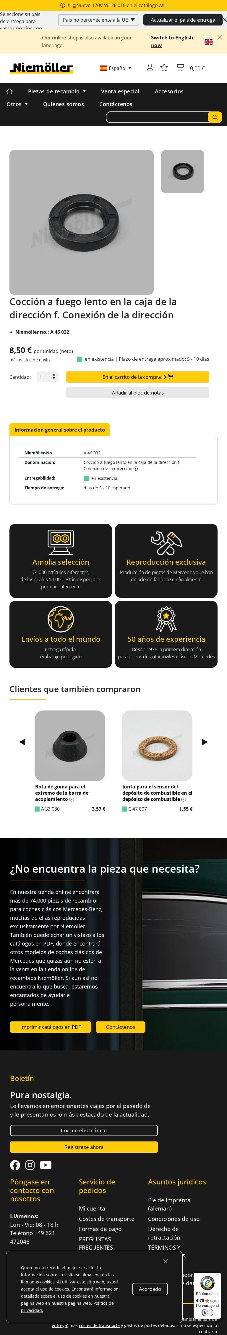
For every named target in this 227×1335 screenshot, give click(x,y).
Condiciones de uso (174, 1219)
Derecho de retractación (164, 1233)
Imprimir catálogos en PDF (50, 1026)
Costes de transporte (106, 1219)
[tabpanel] (113, 470)
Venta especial (120, 91)
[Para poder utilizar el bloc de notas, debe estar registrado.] (164, 68)
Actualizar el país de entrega (183, 19)
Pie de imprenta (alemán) (169, 1204)
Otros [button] (15, 104)
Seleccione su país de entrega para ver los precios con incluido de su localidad (21, 28)
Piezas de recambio (55, 91)
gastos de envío (34, 360)
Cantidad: (20, 377)
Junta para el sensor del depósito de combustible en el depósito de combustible (157, 792)
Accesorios (169, 91)
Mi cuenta (92, 1208)
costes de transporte (99, 1325)
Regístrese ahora (83, 1147)
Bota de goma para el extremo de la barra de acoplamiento (61, 792)
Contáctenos (116, 104)
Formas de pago (100, 1229)
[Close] (225, 20)
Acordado (150, 1289)
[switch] (207, 1312)
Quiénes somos (63, 104)
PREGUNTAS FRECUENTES (96, 1243)
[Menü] (217, 1276)
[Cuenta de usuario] (150, 68)
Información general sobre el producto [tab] (59, 430)
